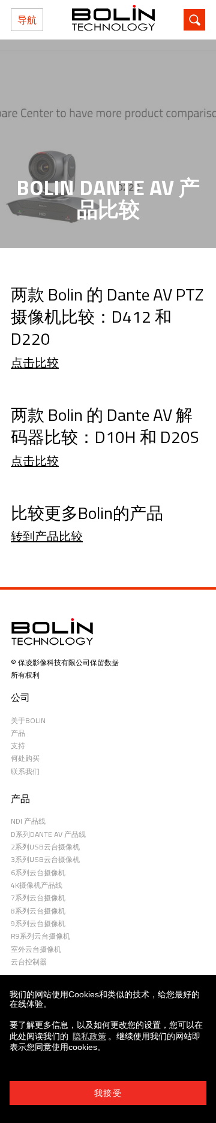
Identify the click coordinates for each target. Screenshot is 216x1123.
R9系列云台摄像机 (40, 936)
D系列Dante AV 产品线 (48, 834)
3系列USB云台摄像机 (45, 859)
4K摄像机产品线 (36, 885)
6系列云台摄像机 (38, 872)
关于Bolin (28, 720)
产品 (18, 733)
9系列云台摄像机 (38, 923)
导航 (27, 20)
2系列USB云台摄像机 (45, 846)
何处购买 (25, 758)
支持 (18, 745)
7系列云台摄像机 (38, 897)
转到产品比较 (47, 536)
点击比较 (35, 362)
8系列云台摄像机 (38, 910)
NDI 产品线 (28, 821)
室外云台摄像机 (36, 949)
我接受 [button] (108, 1093)
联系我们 (25, 771)
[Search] (194, 20)
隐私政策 (89, 1036)
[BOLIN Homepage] (113, 20)
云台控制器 (29, 961)
